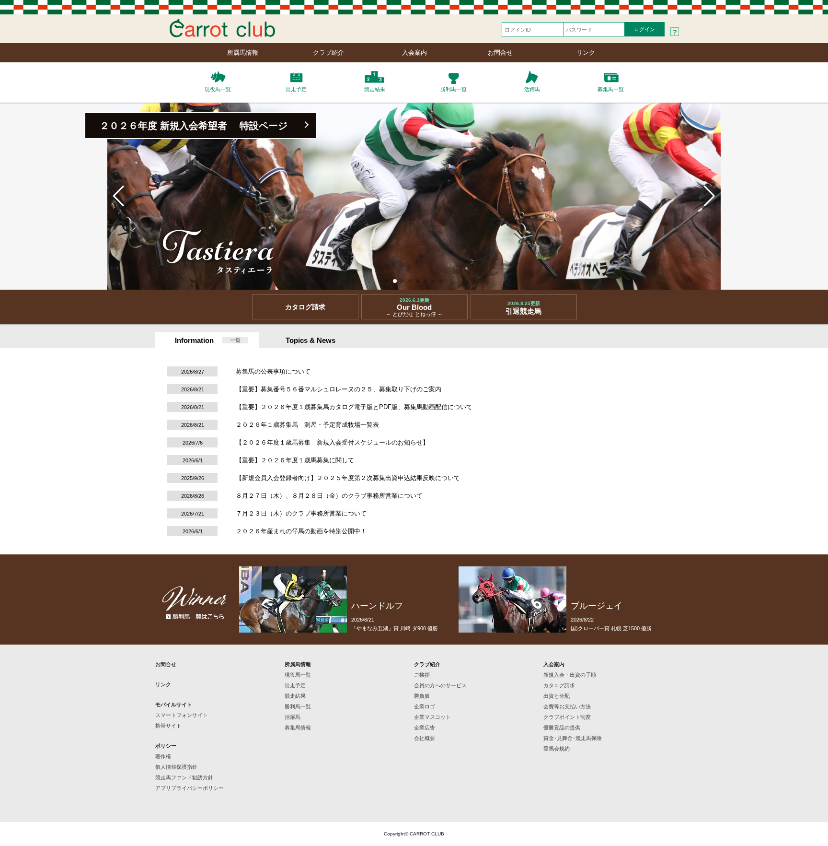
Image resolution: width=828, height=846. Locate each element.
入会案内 (414, 52)
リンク (585, 52)
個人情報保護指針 (176, 767)
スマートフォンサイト (181, 715)
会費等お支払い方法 (567, 706)
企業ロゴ (424, 706)
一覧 (235, 340)
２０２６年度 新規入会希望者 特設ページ (194, 125)
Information (194, 340)
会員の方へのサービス (440, 685)
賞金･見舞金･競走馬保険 (572, 738)
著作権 (163, 756)
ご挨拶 (422, 675)
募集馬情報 (298, 727)
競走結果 (295, 696)
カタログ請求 (559, 685)
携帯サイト (168, 725)
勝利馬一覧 (298, 706)
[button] (387, 281)
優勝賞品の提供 (561, 727)
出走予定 (295, 685)
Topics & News (310, 340)
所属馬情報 (242, 52)
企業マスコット (432, 717)
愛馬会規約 (556, 749)
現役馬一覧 (298, 675)
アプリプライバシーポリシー (189, 788)
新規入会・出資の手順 (569, 675)
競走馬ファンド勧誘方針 (184, 777)
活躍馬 (292, 717)
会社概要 (424, 738)
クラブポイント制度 (567, 717)
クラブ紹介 (328, 52)
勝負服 (422, 696)
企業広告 (424, 727)
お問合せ (500, 52)
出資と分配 (556, 696)
